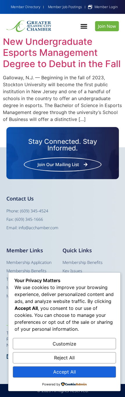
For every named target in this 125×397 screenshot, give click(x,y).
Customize (64, 344)
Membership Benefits (83, 262)
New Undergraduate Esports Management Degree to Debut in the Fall (62, 52)
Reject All (64, 358)
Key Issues (72, 270)
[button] (83, 26)
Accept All (64, 372)
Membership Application (28, 262)
